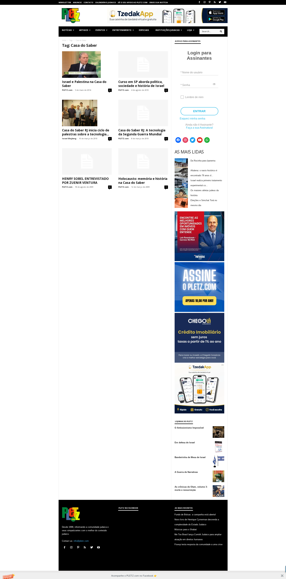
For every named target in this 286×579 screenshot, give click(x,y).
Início (64, 40)
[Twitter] (220, 2)
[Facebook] (199, 2)
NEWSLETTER (65, 2)
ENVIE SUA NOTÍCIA (158, 2)
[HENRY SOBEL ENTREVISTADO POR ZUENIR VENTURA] (87, 161)
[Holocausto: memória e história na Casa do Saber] (143, 161)
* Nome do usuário (191, 72)
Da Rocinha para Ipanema (203, 160)
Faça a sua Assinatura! (199, 127)
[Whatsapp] (207, 140)
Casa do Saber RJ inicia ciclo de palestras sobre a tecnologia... (85, 132)
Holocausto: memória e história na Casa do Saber (142, 181)
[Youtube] (225, 2)
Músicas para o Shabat (185, 529)
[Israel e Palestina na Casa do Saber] (87, 64)
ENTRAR (199, 111)
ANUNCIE (77, 2)
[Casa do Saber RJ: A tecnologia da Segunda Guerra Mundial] (143, 113)
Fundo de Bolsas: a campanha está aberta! (195, 514)
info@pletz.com (81, 541)
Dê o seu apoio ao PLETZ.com (132, 2)
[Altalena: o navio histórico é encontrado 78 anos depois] (181, 173)
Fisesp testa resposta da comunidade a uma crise (198, 544)
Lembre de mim (194, 97)
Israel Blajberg (69, 138)
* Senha (185, 85)
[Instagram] (205, 2)
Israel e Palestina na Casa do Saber (84, 84)
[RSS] (215, 2)
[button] (143, 575)
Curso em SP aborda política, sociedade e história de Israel (141, 84)
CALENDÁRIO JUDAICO (105, 2)
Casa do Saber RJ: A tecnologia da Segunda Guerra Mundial (141, 132)
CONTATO (88, 2)
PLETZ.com (67, 90)
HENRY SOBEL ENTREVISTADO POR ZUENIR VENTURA (85, 181)
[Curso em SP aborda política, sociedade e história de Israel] (143, 64)
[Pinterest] (210, 2)
